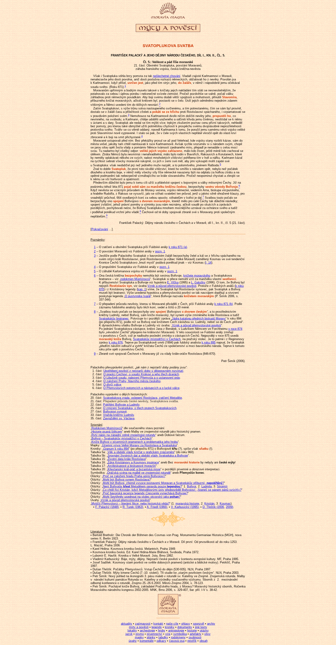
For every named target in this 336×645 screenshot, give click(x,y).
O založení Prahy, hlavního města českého (131, 381)
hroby (161, 630)
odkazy (161, 640)
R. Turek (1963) (133, 507)
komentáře (147, 640)
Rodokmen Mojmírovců (106, 428)
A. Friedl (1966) (157, 507)
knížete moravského (196, 275)
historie (192, 630)
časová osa (176, 640)
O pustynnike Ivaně (138, 296)
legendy (157, 627)
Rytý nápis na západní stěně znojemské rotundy (123, 435)
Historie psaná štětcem (106, 431)
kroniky (169, 627)
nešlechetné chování (166, 76)
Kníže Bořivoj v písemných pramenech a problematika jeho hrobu (134, 442)
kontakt (158, 623)
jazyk (129, 634)
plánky (151, 637)
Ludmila (206, 486)
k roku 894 (116, 448)
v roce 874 (235, 328)
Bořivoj (191, 486)
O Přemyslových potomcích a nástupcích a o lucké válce (141, 388)
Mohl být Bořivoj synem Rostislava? (127, 479)
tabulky (163, 637)
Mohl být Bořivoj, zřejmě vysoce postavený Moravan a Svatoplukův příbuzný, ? (163, 483)
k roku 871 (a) (178, 247)
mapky (139, 637)
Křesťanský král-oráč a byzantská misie (134, 469)
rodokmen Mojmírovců (135, 279)
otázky (204, 630)
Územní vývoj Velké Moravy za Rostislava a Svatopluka (139, 445)
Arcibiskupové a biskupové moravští (132, 466)
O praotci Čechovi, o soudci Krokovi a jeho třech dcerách (141, 374)
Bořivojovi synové (115, 411)
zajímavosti (142, 623)
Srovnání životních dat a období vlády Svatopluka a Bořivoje (148, 455)
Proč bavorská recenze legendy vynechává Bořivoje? (145, 493)
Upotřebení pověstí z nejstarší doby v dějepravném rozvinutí (143, 371)
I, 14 (208, 262)
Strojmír (222, 486)
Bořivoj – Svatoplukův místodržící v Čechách (121, 438)
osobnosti (195, 637)
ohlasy (185, 623)
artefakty (195, 634)
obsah (204, 640)
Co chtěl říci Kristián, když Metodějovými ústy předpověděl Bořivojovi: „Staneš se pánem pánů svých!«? (172, 490)
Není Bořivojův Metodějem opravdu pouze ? (142, 486)
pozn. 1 (160, 251)
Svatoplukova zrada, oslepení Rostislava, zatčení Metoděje (142, 397)
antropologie (176, 630)
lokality (132, 630)
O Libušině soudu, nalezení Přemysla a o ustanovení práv (141, 377)
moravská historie (187, 503)
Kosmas (225, 503)
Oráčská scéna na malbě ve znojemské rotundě (139, 472)
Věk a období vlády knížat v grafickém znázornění (141, 452)
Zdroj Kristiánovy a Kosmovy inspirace (133, 462)
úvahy (133, 640)
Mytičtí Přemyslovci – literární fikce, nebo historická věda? (130, 503)
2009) (229, 507)
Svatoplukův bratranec (114, 318)
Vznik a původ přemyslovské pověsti (171, 286)
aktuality (126, 623)
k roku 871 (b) (223, 304)
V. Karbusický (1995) (185, 507)
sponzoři (198, 623)
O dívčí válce (112, 384)
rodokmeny (178, 637)
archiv (211, 623)
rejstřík (192, 640)
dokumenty (184, 627)
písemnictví (154, 634)
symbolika (180, 634)
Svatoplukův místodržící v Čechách (157, 339)
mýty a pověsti (139, 627)
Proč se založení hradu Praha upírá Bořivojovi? (134, 476)
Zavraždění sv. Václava (118, 418)
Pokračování (99, 229)
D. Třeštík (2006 (213, 507)
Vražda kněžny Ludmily (118, 415)
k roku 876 (116, 342)
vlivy (207, 634)
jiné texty (201, 627)
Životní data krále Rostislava (127, 459)
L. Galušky (198, 282)
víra (167, 634)
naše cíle (172, 623)
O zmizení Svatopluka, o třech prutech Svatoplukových (139, 408)
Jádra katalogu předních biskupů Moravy (199, 318)
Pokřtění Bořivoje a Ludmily (121, 404)
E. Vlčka (173, 282)
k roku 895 (209, 342)
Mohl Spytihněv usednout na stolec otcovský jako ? (141, 496)
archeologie (147, 630)
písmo (140, 634)
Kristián (209, 503)
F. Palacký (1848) (107, 507)
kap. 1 (142, 289)
